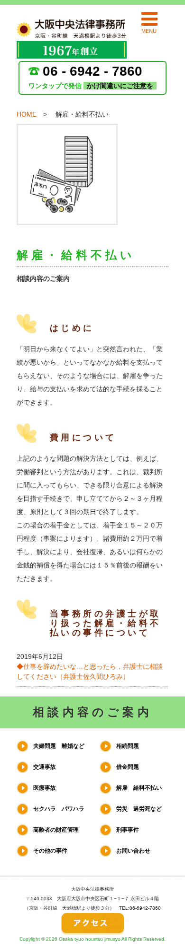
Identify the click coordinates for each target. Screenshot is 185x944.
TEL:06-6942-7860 (140, 908)
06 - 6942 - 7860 (92, 71)
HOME (27, 114)
